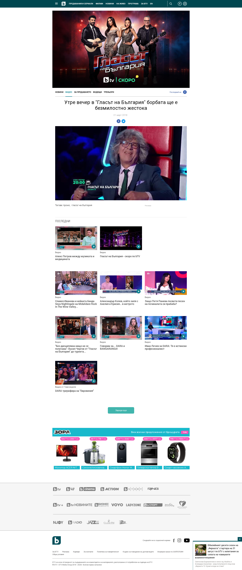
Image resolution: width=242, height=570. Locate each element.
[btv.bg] (59, 489)
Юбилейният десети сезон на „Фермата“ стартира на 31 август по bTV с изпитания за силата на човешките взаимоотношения (217, 551)
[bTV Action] (112, 489)
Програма (133, 4)
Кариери (76, 552)
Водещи (97, 92)
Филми (99, 4)
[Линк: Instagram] (178, 540)
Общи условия (58, 554)
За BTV (55, 552)
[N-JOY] (60, 522)
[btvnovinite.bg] (80, 504)
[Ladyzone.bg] (135, 504)
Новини (110, 4)
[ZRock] (125, 522)
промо (66, 205)
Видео (68, 92)
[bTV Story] (135, 489)
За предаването (82, 92)
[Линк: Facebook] (172, 540)
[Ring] (155, 489)
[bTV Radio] (77, 522)
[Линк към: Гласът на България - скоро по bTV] (121, 247)
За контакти (88, 552)
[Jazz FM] (95, 522)
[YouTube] (185, 540)
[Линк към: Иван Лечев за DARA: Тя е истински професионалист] (166, 337)
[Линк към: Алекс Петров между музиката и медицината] (76, 247)
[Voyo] (118, 505)
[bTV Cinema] (90, 489)
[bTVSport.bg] (154, 505)
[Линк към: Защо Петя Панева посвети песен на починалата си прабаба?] (166, 292)
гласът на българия (82, 205)
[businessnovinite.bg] (103, 505)
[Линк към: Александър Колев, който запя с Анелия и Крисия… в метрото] (121, 292)
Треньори (109, 92)
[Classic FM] (111, 522)
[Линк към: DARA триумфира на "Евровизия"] (76, 382)
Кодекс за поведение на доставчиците (138, 552)
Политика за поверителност (108, 552)
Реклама (65, 552)
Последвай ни (175, 92)
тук (185, 432)
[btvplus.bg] (59, 505)
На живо (120, 4)
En (151, 4)
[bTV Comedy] (72, 489)
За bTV (144, 4)
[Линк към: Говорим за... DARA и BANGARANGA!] (121, 337)
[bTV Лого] (56, 540)
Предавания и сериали (81, 4)
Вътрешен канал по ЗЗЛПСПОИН (170, 552)
